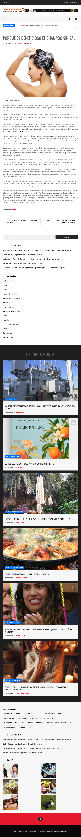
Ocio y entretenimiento (11, 324)
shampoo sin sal (24, 131)
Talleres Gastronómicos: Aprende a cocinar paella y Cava (23, 263)
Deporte (5, 285)
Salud (13, 209)
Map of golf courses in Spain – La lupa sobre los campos (61, 221)
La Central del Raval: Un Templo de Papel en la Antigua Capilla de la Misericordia (48, 25)
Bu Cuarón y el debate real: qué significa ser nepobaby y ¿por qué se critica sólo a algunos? (34, 268)
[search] (76, 19)
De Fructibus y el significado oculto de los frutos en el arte (23, 255)
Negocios (6, 320)
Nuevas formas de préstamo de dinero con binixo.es (21, 221)
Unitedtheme (62, 831)
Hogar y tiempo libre (10, 294)
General (5, 290)
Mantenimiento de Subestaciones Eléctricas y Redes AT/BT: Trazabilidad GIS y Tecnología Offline (37, 250)
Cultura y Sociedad (9, 281)
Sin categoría (7, 333)
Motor (5, 316)
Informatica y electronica (11, 298)
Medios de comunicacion (11, 311)
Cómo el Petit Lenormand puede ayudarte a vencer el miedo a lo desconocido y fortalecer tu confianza (36, 688)
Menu (5, 2)
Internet (5, 303)
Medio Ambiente (8, 307)
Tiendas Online (8, 337)
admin (28, 43)
